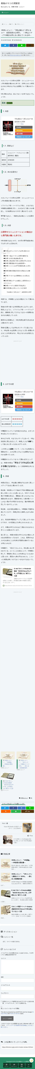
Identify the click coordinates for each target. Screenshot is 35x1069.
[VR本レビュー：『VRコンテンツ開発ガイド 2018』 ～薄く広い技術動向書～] (24, 755)
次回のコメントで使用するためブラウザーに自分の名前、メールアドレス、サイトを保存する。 (18, 1002)
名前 (2, 977)
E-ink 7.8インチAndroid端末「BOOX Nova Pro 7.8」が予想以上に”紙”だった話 (8, 784)
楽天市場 (19, 134)
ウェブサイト (5, 993)
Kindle (19, 127)
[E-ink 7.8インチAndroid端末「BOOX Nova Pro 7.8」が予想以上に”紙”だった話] (8, 776)
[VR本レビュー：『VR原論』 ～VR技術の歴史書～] (8, 755)
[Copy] (30, 45)
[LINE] (22, 45)
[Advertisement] (17, 360)
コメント (3, 958)
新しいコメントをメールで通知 (10, 1008)
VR (12, 24)
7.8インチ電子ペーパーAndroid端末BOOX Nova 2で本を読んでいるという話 (22, 909)
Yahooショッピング (23, 137)
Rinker (22, 123)
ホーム (5, 24)
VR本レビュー (20, 24)
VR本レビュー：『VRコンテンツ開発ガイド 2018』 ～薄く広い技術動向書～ (24, 764)
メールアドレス (5, 985)
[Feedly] (16, 811)
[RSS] (6, 811)
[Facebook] (13, 45)
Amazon (20, 130)
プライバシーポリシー (15, 55)
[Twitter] (5, 45)
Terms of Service (15, 1013)
